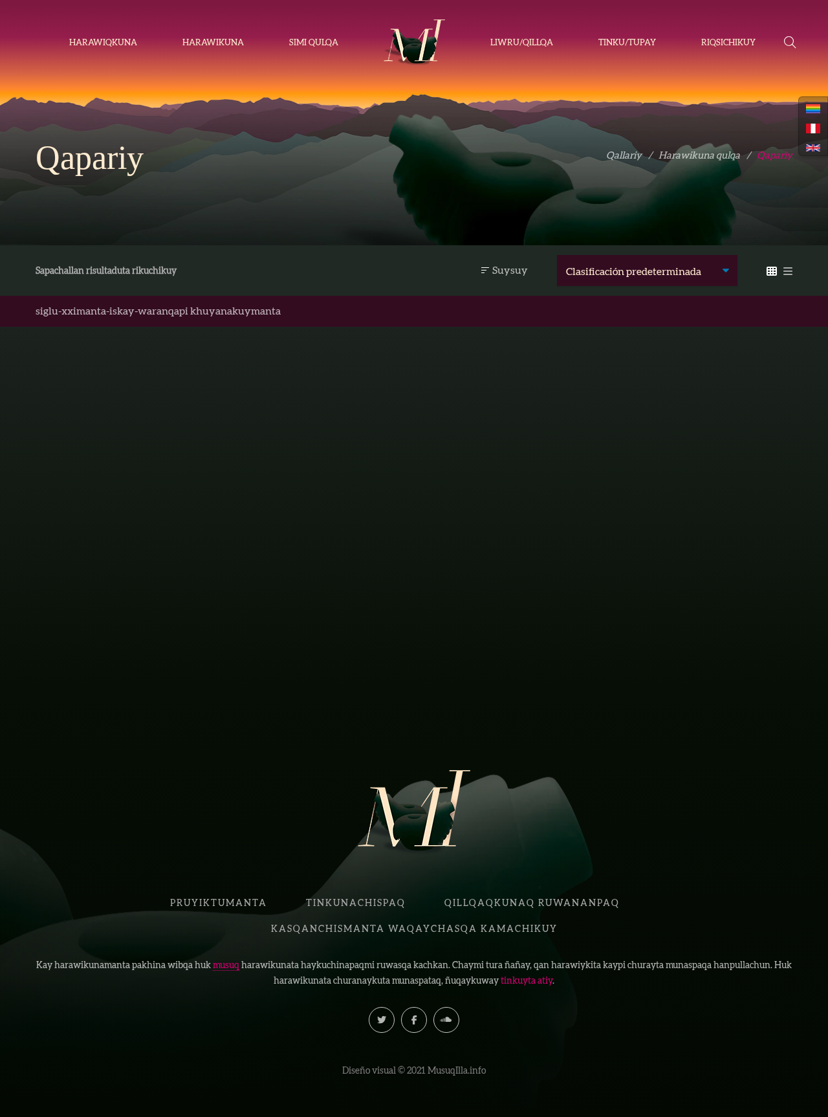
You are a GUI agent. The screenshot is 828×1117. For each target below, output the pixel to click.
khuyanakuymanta (235, 310)
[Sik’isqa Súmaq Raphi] (123, 481)
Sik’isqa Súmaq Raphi (123, 629)
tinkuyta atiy (526, 980)
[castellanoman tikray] (813, 127)
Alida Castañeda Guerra (141, 651)
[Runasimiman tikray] (813, 107)
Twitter (382, 1020)
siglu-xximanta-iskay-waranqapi (112, 310)
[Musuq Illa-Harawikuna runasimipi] (414, 42)
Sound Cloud (446, 1020)
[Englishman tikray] (813, 146)
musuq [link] (226, 965)
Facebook (414, 1020)
